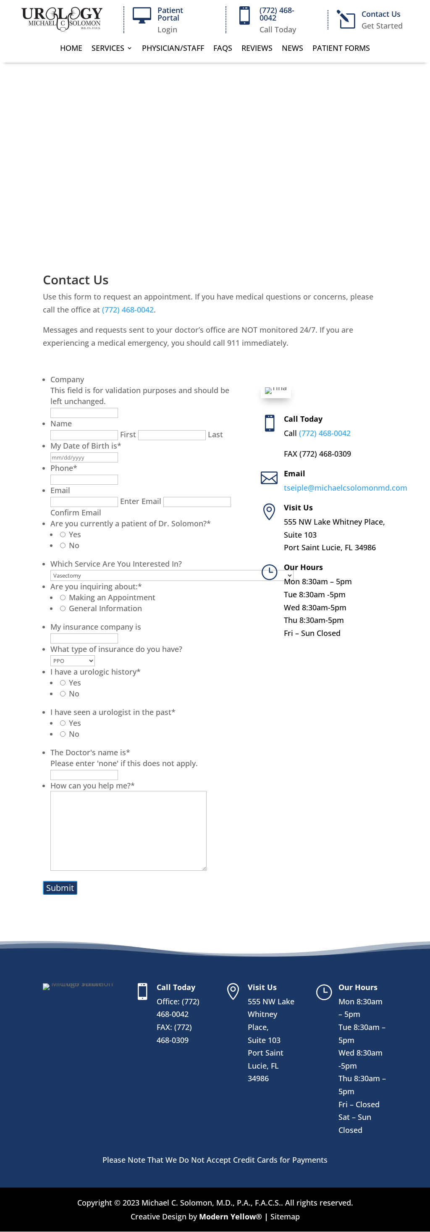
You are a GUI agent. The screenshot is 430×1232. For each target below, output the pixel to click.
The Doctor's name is (90, 752)
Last (215, 434)
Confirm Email (75, 512)
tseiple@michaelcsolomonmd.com (345, 488)
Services (108, 49)
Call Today (303, 419)
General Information (105, 608)
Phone (63, 468)
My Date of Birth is (85, 446)
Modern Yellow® (231, 1216)
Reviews (257, 49)
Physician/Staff (173, 49)
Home (71, 49)
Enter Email (140, 501)
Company (67, 379)
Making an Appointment (112, 597)
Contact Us (381, 14)
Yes (75, 534)
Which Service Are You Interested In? (116, 564)
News (292, 49)
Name (61, 423)
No (74, 545)
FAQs (222, 49)
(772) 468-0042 (277, 14)
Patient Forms (341, 49)
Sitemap (284, 1216)
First (128, 434)
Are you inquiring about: (96, 586)
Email (60, 490)
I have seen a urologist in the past (113, 712)
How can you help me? (92, 785)
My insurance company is (95, 627)
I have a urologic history (95, 672)
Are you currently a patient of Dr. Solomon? (130, 523)
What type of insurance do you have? (116, 649)
